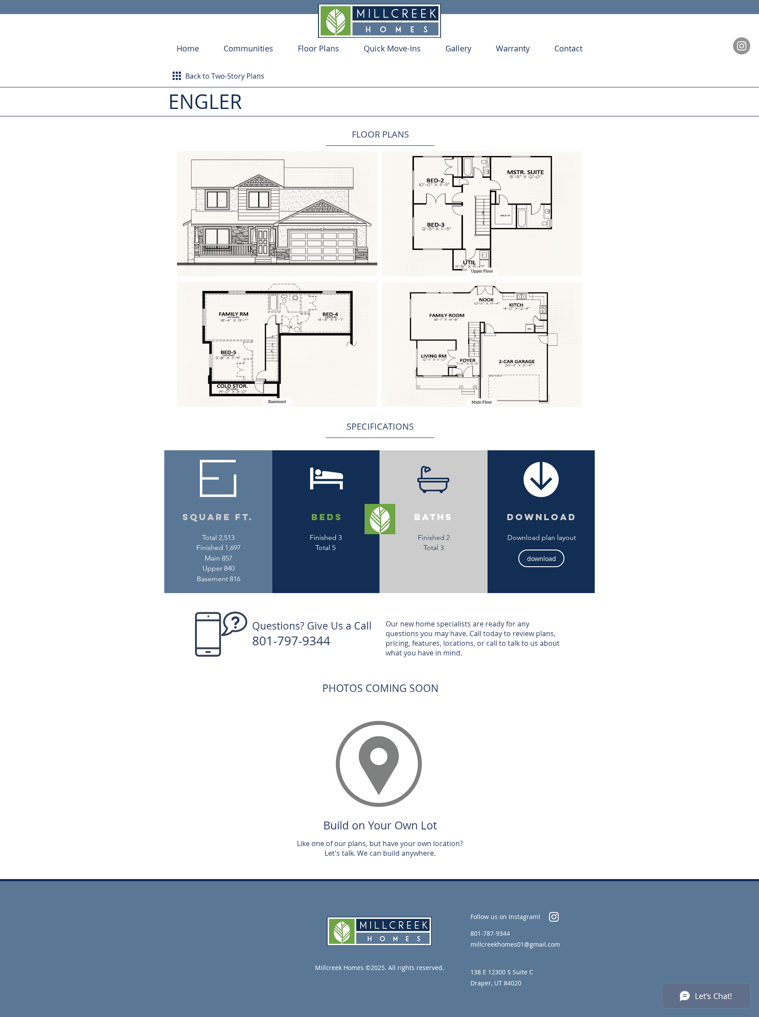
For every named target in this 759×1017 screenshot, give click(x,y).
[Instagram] (741, 45)
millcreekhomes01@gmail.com (515, 944)
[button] (277, 214)
